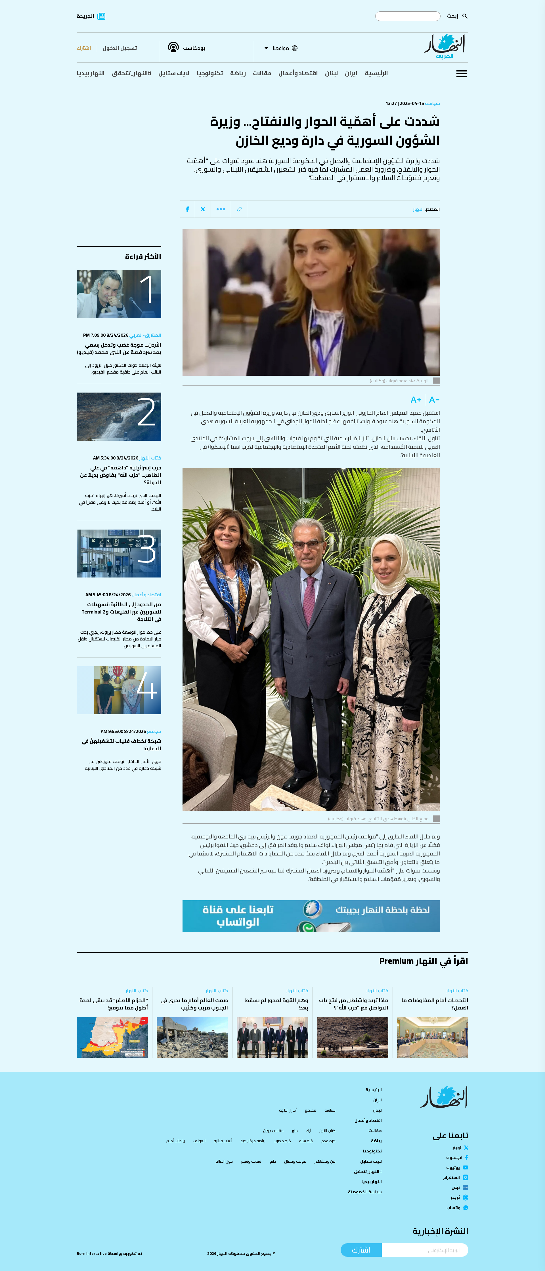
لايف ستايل (173, 73)
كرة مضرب (282, 1140)
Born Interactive (92, 1253)
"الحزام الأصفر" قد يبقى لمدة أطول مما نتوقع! (113, 1004)
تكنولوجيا (209, 73)
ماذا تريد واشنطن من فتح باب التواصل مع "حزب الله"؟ (353, 1004)
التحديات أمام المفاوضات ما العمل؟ (434, 1004)
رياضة (238, 73)
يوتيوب (453, 1167)
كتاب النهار (149, 458)
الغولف (199, 1140)
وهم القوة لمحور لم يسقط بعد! (276, 1004)
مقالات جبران (273, 1130)
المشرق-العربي (144, 335)
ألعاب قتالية (223, 1140)
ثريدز (455, 1197)
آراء (308, 1130)
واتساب (453, 1208)
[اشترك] (311, 916)
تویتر (456, 1147)
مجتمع (153, 731)
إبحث (452, 15)
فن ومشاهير (325, 1161)
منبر (295, 1130)
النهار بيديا (91, 73)
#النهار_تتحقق (131, 73)
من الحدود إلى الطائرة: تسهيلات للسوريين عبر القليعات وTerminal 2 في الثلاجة (121, 612)
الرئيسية (376, 73)
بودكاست (194, 48)
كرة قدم (328, 1140)
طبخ (272, 1161)
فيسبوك (454, 1157)
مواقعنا (281, 48)
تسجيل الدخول (120, 48)
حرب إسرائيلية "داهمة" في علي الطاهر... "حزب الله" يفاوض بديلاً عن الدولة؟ (120, 475)
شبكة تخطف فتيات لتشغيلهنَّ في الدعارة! (121, 744)
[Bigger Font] (416, 400)
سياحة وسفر (251, 1161)
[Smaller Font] (432, 400)
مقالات (262, 73)
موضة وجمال (295, 1161)
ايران (351, 73)
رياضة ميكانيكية (252, 1140)
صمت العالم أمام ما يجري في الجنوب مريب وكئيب (194, 1004)
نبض (456, 1187)
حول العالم (224, 1161)
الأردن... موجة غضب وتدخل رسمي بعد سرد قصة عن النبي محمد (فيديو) (119, 348)
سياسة (432, 103)
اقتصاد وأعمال (298, 73)
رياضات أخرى (175, 1140)
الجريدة (85, 16)
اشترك (84, 48)
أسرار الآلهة (288, 1110)
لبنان (331, 73)
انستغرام (451, 1177)
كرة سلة (306, 1140)
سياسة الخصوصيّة (365, 1192)
